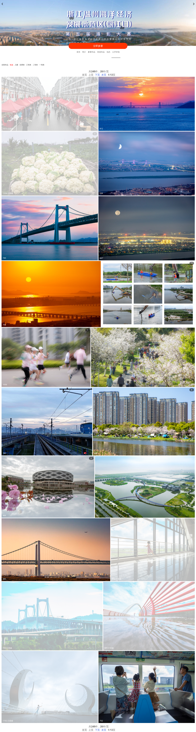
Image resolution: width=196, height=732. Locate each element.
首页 (78, 52)
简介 (84, 52)
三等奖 (28, 65)
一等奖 (41, 65)
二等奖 (35, 65)
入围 (16, 65)
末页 (103, 74)
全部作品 (5, 65)
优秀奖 (22, 65)
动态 (108, 52)
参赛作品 (91, 52)
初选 (11, 65)
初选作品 (101, 52)
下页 (97, 74)
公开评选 (116, 52)
